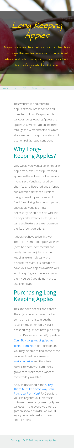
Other (34, 88)
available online (23, 361)
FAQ (24, 88)
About (45, 88)
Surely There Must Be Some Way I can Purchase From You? (34, 389)
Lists (15, 88)
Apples (5, 88)
